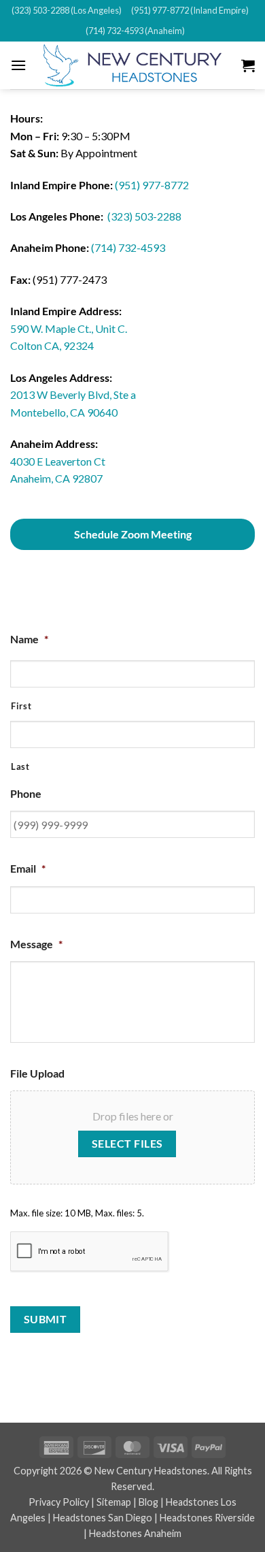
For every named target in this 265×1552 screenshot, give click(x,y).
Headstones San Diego (102, 1517)
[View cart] (248, 65)
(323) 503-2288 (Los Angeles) (67, 10)
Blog (148, 1502)
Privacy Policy (59, 1502)
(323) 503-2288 (144, 216)
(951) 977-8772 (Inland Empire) (190, 10)
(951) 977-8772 (152, 184)
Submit (45, 1319)
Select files (127, 1143)
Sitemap (113, 1502)
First (21, 705)
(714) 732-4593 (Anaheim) (135, 30)
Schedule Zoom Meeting (133, 534)
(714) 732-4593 (128, 247)
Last (20, 766)
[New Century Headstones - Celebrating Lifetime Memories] (132, 65)
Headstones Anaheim (135, 1533)
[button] (18, 65)
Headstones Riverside (207, 1517)
